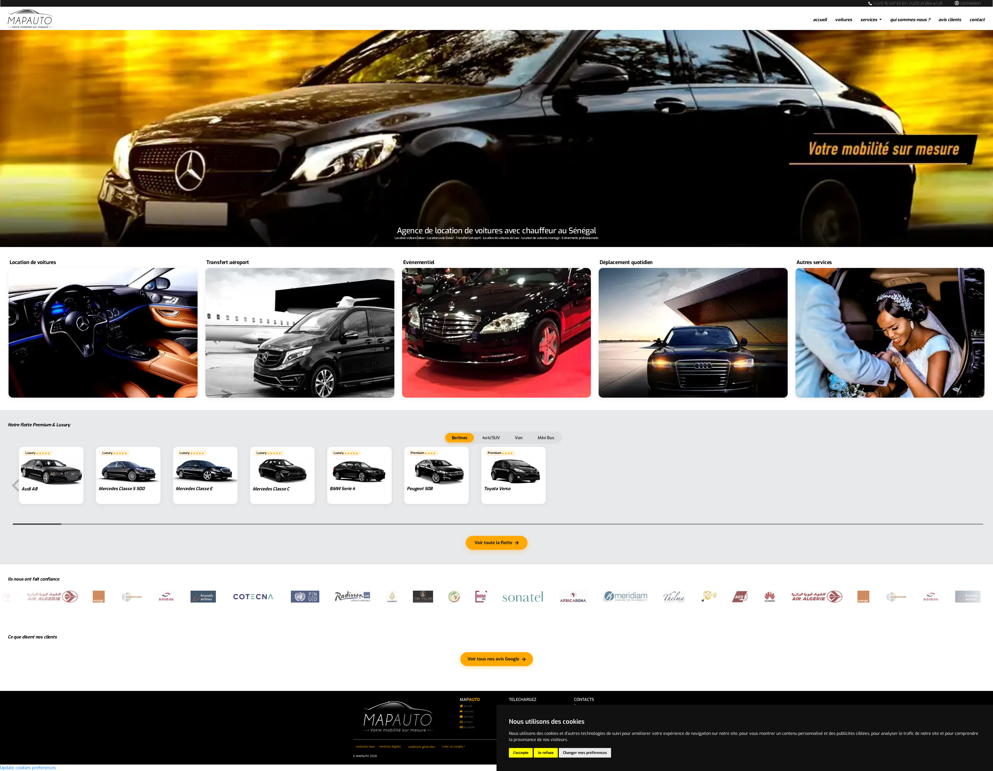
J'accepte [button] (521, 752)
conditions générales (421, 747)
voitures (843, 20)
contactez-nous (365, 747)
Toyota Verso (497, 489)
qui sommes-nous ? (910, 20)
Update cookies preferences (28, 768)
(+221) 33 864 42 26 (925, 3)
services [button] (869, 20)
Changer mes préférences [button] (585, 752)
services (468, 717)
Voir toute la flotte (493, 543)
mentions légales (390, 747)
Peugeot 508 (420, 489)
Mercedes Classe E (194, 489)
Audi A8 (29, 489)
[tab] (459, 437)
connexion (970, 3)
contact (977, 20)
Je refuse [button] (546, 752)
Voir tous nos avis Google (493, 659)
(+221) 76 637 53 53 (889, 3)
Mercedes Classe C (271, 489)
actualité (469, 727)
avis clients (949, 20)
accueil (820, 20)
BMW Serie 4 (342, 489)
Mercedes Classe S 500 (121, 489)
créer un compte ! (453, 747)
